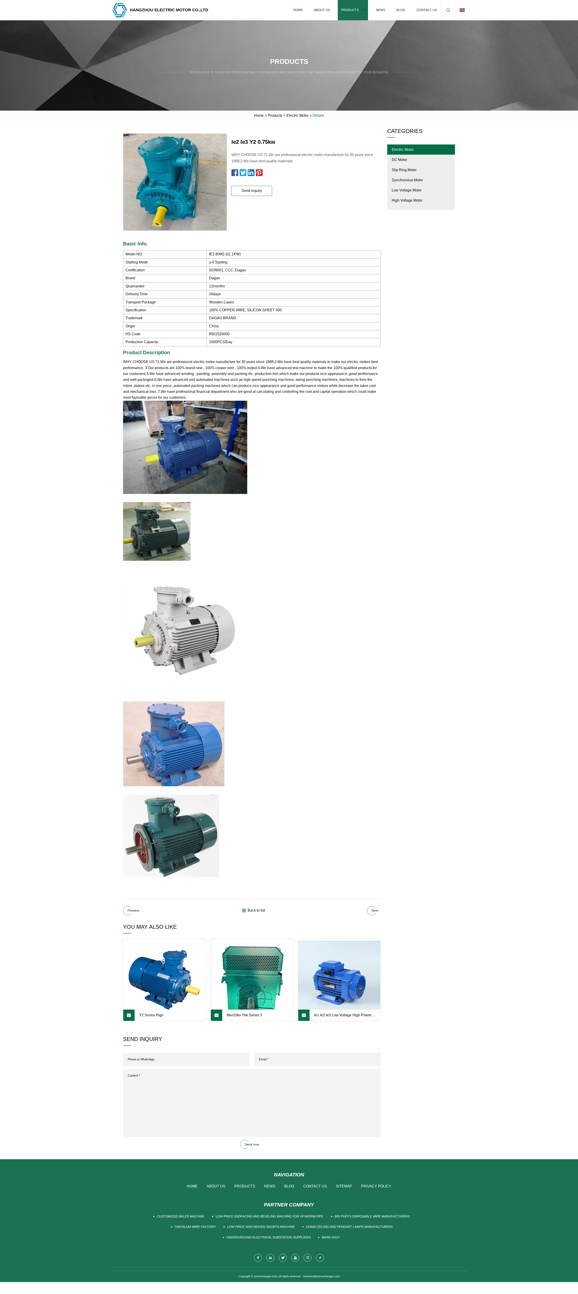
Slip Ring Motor (404, 170)
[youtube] (295, 1258)
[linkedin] (270, 1258)
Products (350, 10)
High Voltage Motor (407, 200)
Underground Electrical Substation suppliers (268, 1237)
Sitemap (344, 1186)
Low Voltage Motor (407, 190)
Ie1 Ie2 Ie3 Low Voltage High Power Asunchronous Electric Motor (342, 1017)
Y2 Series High (151, 1015)
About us (322, 10)
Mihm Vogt (331, 1237)
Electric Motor (297, 115)
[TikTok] (320, 1258)
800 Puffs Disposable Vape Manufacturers (372, 1216)
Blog (400, 10)
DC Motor (399, 160)
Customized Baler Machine (180, 1216)
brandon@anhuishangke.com (321, 1276)
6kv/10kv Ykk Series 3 (244, 1015)
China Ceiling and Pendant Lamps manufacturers (349, 1227)
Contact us (427, 10)
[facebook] (258, 1258)
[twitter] (283, 1258)
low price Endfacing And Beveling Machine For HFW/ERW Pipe (269, 1216)
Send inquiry (252, 191)
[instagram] (308, 1258)
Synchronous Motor (407, 180)
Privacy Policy (376, 1186)
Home (298, 10)
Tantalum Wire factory (195, 1227)
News (380, 10)
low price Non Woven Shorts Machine (261, 1227)
